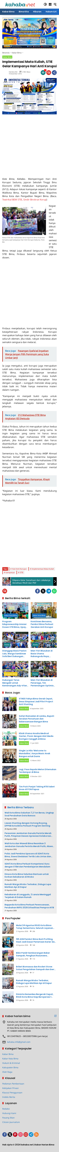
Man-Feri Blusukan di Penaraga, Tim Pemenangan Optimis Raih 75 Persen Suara (42, 683)
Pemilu (7, 645)
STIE (21, 572)
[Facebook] (37, 591)
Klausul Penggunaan (12, 1092)
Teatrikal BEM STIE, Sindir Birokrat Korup (24, 199)
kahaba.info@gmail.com (18, 1042)
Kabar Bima (7, 57)
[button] (45, 4)
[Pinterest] (15, 1134)
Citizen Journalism (11, 1122)
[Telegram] (48, 591)
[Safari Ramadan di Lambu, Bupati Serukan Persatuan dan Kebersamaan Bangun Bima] (9, 721)
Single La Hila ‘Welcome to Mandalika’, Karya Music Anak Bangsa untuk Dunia (34, 753)
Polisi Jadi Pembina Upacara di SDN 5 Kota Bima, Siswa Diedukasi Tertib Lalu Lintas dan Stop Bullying (28, 855)
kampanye (10, 572)
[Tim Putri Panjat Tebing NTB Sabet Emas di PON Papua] (9, 790)
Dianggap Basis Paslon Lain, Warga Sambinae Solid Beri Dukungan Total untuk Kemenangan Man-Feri (14, 653)
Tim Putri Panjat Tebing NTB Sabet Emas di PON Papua (37, 788)
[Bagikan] (54, 72)
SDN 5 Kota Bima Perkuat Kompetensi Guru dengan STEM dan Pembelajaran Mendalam (27, 865)
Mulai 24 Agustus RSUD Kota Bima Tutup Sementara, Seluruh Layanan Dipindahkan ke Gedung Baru (34, 927)
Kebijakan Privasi (10, 1088)
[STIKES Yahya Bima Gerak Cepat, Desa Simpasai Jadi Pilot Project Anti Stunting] (9, 704)
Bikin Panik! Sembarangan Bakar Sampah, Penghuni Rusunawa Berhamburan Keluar (33, 954)
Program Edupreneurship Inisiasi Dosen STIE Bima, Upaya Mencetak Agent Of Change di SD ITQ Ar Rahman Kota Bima (14, 624)
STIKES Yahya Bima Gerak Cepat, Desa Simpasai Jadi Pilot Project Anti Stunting (36, 701)
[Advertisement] (29, 143)
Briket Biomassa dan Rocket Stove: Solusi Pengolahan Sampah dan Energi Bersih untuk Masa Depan (36, 968)
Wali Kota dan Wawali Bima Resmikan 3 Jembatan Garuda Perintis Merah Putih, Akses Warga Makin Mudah (29, 845)
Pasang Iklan (8, 1117)
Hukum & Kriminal (11, 1063)
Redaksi (6, 1108)
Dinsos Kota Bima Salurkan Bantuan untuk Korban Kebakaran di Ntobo (27, 875)
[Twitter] (43, 591)
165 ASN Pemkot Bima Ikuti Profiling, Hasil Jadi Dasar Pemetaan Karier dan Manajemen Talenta (36, 940)
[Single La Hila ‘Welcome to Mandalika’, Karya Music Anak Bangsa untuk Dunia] (9, 756)
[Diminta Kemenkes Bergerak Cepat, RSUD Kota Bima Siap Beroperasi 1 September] (8, 997)
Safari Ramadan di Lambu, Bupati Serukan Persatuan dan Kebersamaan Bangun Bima (36, 719)
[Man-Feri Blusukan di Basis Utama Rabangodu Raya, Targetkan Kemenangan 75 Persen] (44, 640)
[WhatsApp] (54, 591)
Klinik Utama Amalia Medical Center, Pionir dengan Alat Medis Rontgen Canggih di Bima (36, 736)
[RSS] (36, 1134)
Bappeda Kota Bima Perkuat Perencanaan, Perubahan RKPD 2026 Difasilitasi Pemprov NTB (29, 906)
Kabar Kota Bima (10, 615)
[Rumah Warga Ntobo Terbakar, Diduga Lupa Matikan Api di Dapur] (8, 983)
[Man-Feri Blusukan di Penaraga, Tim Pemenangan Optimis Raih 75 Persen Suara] (44, 669)
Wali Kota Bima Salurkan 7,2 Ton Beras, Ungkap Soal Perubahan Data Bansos (29, 814)
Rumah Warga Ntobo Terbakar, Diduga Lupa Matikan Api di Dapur (28, 886)
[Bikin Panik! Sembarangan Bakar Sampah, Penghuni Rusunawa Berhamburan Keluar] (8, 955)
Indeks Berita (8, 1097)
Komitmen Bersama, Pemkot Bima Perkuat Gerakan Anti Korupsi (42, 624)
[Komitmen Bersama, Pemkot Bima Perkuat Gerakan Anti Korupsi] (44, 610)
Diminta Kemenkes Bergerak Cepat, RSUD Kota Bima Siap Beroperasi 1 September (34, 995)
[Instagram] (20, 1134)
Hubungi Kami (9, 1113)
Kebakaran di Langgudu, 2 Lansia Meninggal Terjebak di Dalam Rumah (28, 896)
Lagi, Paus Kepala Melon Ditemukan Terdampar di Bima (37, 771)
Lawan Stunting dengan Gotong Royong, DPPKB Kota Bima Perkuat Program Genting (27, 824)
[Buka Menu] (50, 4)
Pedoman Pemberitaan (13, 1083)
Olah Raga (7, 1072)
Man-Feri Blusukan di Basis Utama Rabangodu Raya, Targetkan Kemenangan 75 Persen (43, 653)
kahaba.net (13, 72)
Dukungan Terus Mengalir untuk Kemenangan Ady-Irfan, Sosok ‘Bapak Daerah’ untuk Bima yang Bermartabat (14, 683)
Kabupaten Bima (10, 674)
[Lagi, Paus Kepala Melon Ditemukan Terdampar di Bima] (9, 773)
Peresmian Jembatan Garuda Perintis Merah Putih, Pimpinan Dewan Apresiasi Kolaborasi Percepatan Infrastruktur (28, 835)
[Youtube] (25, 1134)
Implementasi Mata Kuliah (43, 569)
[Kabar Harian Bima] (20, 4)
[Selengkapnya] (55, 1016)
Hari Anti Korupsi (19, 569)
